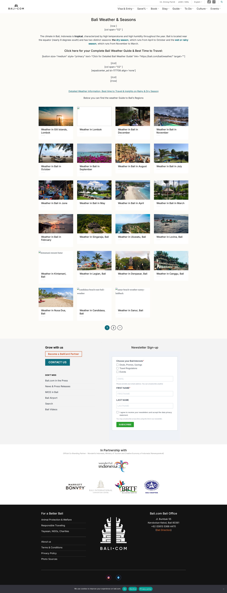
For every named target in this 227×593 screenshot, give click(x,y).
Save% (141, 8)
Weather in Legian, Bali (93, 273)
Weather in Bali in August (132, 166)
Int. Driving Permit (167, 2)
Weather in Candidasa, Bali (92, 312)
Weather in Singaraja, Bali (94, 236)
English (197, 2)
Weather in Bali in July (169, 166)
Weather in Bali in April (131, 203)
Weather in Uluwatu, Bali (132, 236)
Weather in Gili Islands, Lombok (54, 131)
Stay (165, 8)
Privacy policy (145, 589)
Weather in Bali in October (51, 168)
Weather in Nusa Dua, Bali (53, 312)
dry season (122, 40)
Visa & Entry (125, 8)
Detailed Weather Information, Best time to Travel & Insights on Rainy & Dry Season (114, 91)
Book (154, 8)
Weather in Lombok (91, 129)
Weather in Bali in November (166, 131)
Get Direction (163, 530)
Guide (176, 8)
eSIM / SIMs (183, 2)
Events (215, 8)
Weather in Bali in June (54, 203)
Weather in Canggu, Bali (170, 273)
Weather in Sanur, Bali (130, 310)
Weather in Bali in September (90, 168)
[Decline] (223, 590)
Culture (201, 8)
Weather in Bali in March (170, 203)
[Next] (119, 327)
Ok (124, 589)
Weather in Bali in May (92, 203)
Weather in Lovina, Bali (169, 236)
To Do (188, 8)
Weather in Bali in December (128, 131)
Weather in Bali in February (51, 238)
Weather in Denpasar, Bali (132, 273)
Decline (133, 589)
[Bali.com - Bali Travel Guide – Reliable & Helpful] (16, 7)
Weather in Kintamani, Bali (53, 275)
